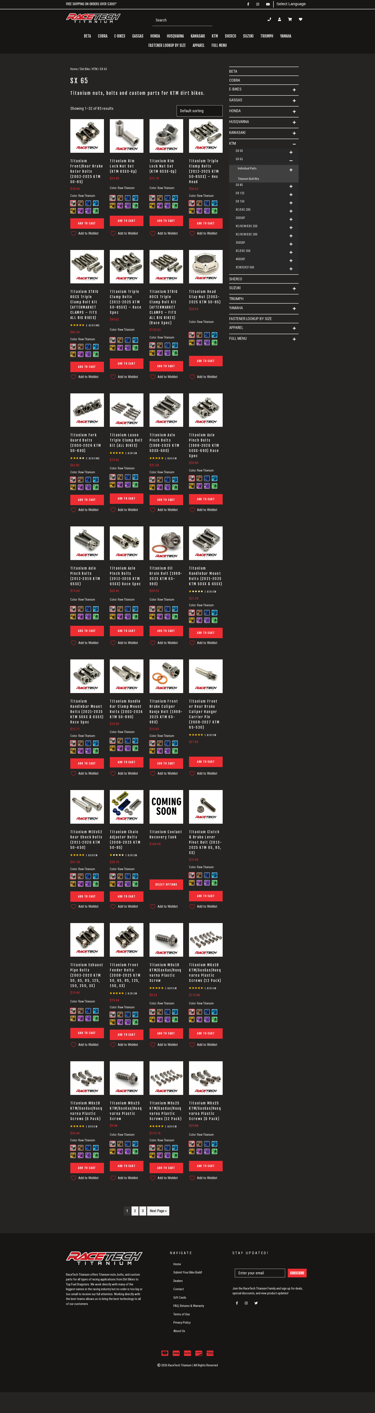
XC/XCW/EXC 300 (246, 234)
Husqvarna (239, 121)
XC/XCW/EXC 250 (246, 226)
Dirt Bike (85, 69)
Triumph (266, 36)
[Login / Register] (280, 19)
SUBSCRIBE (297, 1273)
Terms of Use (181, 1314)
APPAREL (236, 327)
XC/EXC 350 (243, 251)
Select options (166, 884)
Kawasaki (237, 132)
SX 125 (240, 193)
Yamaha (236, 308)
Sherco (230, 36)
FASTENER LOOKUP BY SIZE (167, 45)
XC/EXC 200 (243, 209)
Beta (87, 36)
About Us (179, 1331)
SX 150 (240, 201)
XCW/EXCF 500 (245, 267)
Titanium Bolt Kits (248, 179)
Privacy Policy (182, 1322)
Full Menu (238, 338)
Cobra (102, 36)
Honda (235, 110)
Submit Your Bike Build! (187, 1272)
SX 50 (239, 151)
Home (74, 69)
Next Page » (158, 1211)
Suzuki (235, 288)
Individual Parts (247, 168)
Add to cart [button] (87, 223)
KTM (94, 69)
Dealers (178, 1281)
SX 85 (239, 185)
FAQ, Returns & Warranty (188, 1306)
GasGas (235, 100)
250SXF (240, 218)
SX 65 (239, 159)
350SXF (240, 242)
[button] (294, 90)
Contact (178, 1289)
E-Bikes (235, 89)
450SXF (240, 259)
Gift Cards (179, 1298)
